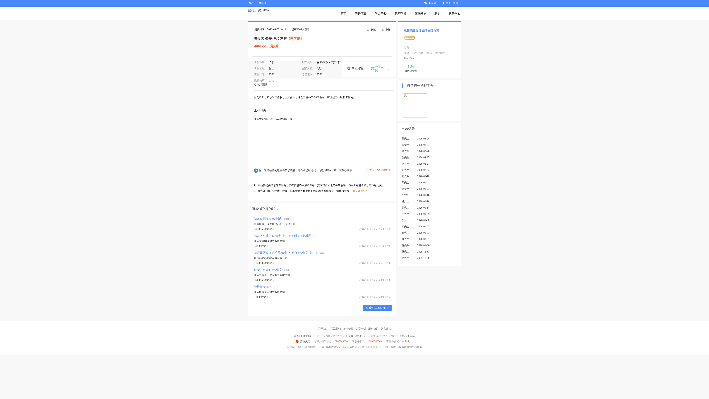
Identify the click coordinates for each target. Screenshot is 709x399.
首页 (251, 3)
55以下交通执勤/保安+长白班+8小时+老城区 (286, 235)
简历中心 (380, 13)
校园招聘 (400, 13)
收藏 (373, 29)
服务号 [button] (432, 3)
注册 (455, 3)
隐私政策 (386, 328)
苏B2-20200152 (357, 336)
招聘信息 (361, 13)
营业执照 (305, 341)
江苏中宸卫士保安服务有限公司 (272, 275)
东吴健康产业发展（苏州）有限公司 (274, 224)
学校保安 (263, 286)
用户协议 (373, 328)
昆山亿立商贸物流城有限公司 (270, 258)
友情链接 (348, 328)
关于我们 (323, 328)
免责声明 (361, 328)
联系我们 (454, 13)
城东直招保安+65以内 (271, 218)
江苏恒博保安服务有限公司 (269, 292)
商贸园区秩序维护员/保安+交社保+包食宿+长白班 (289, 252)
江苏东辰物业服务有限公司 (269, 241)
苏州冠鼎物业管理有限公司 (421, 30)
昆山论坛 (263, 3)
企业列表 (420, 13)
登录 (448, 3)
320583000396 (407, 336)
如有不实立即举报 (379, 170)
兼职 (437, 13)
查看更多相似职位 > (377, 307)
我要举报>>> (360, 191)
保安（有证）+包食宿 (271, 269)
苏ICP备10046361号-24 (306, 336)
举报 (388, 29)
